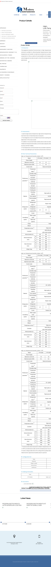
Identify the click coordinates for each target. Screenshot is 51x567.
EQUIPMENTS (3, 69)
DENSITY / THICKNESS (5, 75)
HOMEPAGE (16, 14)
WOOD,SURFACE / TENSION (6, 55)
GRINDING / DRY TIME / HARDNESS (7, 57)
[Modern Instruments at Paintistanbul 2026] (36, 513)
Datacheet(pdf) (28, 483)
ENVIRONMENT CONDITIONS (6, 49)
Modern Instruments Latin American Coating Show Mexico (11, 504)
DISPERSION (2, 40)
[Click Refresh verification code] (8, 118)
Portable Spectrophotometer (8, 38)
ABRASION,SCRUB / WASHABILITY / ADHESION (10, 52)
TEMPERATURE (3, 66)
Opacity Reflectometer (7, 32)
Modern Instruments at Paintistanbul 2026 (36, 504)
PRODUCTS (32, 14)
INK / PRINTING (3, 63)
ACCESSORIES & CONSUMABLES (7, 72)
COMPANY (24, 14)
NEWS (40, 14)
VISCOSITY (2, 43)
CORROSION (3, 46)
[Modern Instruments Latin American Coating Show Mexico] (12, 513)
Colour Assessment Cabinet (8, 34)
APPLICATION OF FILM (4, 77)
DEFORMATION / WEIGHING (6, 60)
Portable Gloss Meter (6, 30)
